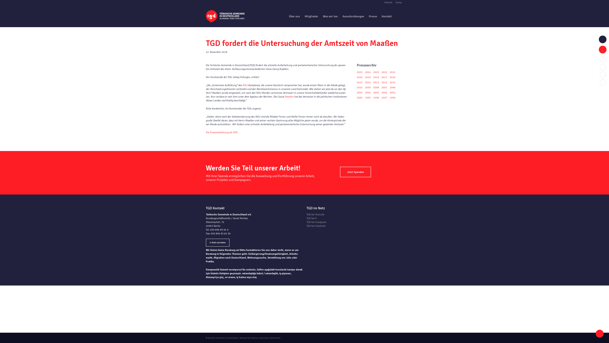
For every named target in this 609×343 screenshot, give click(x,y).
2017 (384, 77)
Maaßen (289, 96)
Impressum (263, 338)
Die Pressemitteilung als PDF (221, 132)
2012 (384, 82)
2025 (360, 72)
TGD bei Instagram (316, 222)
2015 (360, 82)
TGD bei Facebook (316, 226)
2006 (393, 87)
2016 (393, 77)
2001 (393, 92)
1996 (393, 97)
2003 (376, 92)
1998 (376, 97)
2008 (376, 87)
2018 (376, 77)
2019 (368, 77)
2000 (360, 97)
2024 (368, 72)
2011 (393, 82)
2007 (384, 87)
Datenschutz (275, 338)
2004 (368, 92)
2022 (384, 72)
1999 (368, 97)
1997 (384, 97)
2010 (360, 87)
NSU (244, 85)
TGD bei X (312, 218)
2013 (376, 82)
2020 (360, 77)
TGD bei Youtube (315, 214)
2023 (376, 72)
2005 (360, 92)
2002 (384, 92)
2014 (368, 82)
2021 (393, 72)
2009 (368, 87)
